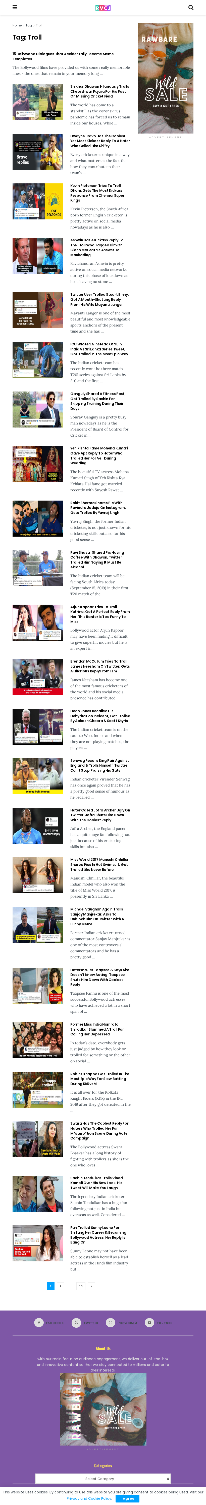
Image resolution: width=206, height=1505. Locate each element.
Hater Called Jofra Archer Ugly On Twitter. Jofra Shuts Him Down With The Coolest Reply (100, 815)
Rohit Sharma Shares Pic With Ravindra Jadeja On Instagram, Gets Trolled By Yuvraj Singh (98, 507)
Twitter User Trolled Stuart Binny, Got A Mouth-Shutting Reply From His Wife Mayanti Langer (99, 299)
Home (17, 25)
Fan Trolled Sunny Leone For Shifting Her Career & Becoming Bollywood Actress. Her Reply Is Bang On (98, 1235)
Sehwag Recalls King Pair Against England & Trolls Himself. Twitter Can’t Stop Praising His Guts (99, 765)
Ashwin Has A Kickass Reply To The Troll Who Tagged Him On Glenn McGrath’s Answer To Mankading (97, 247)
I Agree (127, 1498)
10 (81, 1286)
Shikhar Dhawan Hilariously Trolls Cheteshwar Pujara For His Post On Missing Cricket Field (99, 91)
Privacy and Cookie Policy (89, 1498)
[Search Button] (190, 7)
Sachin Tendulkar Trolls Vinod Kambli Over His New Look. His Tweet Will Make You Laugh (96, 1182)
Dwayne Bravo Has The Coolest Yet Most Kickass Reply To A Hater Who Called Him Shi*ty (100, 141)
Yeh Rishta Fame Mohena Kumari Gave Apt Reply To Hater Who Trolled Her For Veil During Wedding (99, 456)
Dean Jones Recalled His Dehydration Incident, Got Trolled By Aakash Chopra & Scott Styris (100, 715)
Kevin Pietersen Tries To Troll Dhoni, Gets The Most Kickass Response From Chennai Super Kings (97, 193)
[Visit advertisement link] (165, 78)
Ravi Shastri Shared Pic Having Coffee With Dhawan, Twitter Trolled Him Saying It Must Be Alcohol (97, 560)
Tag (29, 25)
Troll (39, 25)
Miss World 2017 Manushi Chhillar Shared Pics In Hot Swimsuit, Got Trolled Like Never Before (99, 864)
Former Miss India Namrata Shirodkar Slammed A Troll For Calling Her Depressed (97, 1029)
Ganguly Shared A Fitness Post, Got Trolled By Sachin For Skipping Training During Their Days (98, 401)
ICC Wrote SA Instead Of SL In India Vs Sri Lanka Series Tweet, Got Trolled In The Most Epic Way (99, 349)
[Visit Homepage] (103, 8)
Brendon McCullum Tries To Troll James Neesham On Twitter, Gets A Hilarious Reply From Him (100, 666)
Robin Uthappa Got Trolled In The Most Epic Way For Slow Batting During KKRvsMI (99, 1078)
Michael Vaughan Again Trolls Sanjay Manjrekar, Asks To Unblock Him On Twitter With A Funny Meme (97, 917)
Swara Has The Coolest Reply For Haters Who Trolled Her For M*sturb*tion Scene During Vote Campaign (99, 1131)
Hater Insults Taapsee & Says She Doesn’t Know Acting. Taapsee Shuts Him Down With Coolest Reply (99, 977)
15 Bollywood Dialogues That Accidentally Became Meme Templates (63, 56)
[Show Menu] (15, 7)
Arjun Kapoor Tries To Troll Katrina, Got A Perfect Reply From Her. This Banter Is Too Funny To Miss (100, 614)
